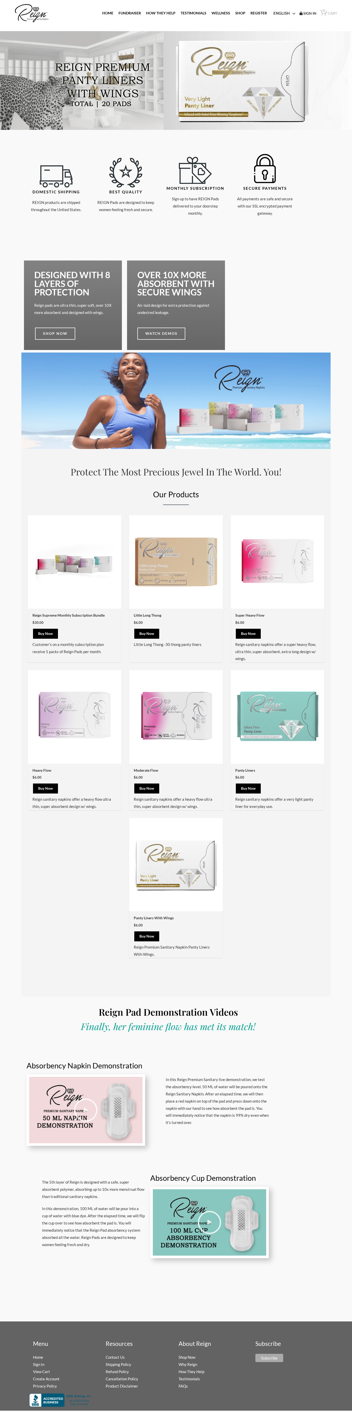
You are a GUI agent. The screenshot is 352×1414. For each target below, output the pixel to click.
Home (38, 1357)
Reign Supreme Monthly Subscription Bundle (68, 615)
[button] (345, 80)
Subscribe (269, 1358)
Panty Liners (245, 770)
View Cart (41, 1371)
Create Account (46, 1378)
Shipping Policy (118, 1364)
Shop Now (187, 1357)
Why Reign (188, 1364)
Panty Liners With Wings (154, 918)
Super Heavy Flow (249, 615)
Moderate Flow (146, 770)
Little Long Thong (147, 615)
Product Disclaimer (122, 1386)
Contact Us (115, 1357)
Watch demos (161, 333)
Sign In (38, 1364)
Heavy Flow (41, 770)
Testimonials (189, 1378)
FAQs (183, 1386)
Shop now (55, 333)
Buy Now (45, 633)
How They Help (191, 1371)
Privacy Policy (45, 1386)
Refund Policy (117, 1371)
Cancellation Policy (122, 1378)
